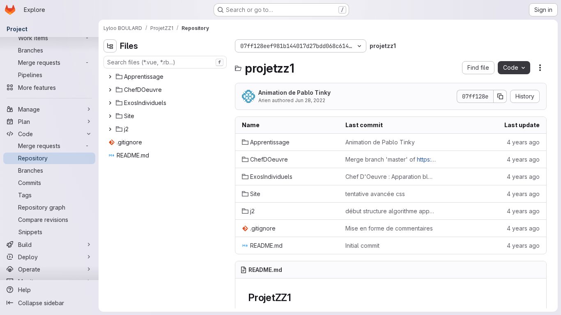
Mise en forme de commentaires (389, 228)
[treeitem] (166, 76)
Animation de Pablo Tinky (294, 92)
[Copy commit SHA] (500, 96)
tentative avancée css (375, 193)
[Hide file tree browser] (110, 45)
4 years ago (523, 142)
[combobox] (165, 62)
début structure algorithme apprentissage (390, 211)
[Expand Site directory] (110, 116)
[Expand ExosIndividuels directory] (110, 103)
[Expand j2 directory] (110, 129)
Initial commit (362, 245)
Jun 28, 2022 (310, 100)
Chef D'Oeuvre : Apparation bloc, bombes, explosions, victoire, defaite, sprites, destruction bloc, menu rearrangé (390, 176)
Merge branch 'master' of (390, 159)
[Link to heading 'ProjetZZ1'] (296, 298)
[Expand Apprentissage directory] (110, 77)
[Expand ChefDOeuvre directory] (110, 90)
